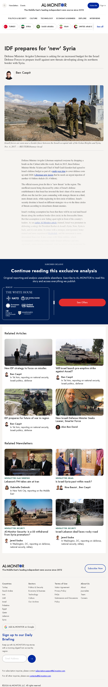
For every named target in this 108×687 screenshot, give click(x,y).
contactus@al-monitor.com (40, 675)
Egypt (4, 608)
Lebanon (5, 616)
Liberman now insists (43, 174)
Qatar (4, 612)
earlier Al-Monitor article (46, 222)
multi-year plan (58, 171)
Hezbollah (52, 233)
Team (83, 594)
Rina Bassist (71, 487)
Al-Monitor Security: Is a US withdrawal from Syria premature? (26, 533)
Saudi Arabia (7, 590)
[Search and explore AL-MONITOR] (4, 5)
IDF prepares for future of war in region (26, 418)
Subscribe (93, 5)
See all (100, 26)
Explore (82, 18)
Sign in (103, 5)
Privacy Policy (60, 590)
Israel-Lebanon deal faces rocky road (77, 532)
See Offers (82, 302)
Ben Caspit (23, 72)
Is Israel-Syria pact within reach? (74, 481)
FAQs (57, 594)
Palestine (5, 605)
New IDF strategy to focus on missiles (25, 368)
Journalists (85, 590)
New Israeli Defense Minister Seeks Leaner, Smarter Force (75, 419)
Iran (3, 594)
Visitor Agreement (62, 587)
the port (52, 251)
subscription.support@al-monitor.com (50, 670)
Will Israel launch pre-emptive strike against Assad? (76, 369)
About (83, 587)
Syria (4, 619)
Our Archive (33, 601)
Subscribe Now (95, 568)
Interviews (95, 18)
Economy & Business (65, 18)
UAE (4, 598)
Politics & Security (17, 18)
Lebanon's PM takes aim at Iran (21, 481)
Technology (47, 18)
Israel (4, 601)
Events (22, 5)
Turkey (5, 587)
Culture (33, 18)
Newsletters (13, 5)
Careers (84, 598)
